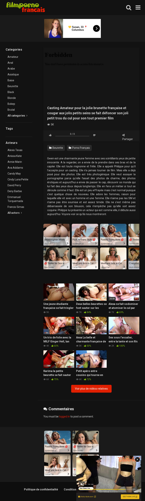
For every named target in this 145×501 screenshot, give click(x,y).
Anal (10, 62)
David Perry (14, 185)
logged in (64, 416)
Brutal (11, 109)
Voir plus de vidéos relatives (91, 388)
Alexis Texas (15, 150)
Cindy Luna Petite (18, 179)
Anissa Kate (15, 155)
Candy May (14, 173)
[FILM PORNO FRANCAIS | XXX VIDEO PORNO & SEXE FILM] (26, 7)
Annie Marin (15, 161)
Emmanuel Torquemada (15, 199)
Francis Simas (16, 206)
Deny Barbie (15, 191)
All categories (17, 115)
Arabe (11, 68)
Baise (11, 80)
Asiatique (13, 74)
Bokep (11, 103)
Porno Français (81, 147)
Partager (127, 139)
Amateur (13, 56)
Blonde (12, 97)
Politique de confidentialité (41, 489)
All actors (14, 212)
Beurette (13, 86)
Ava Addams (15, 167)
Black (11, 92)
